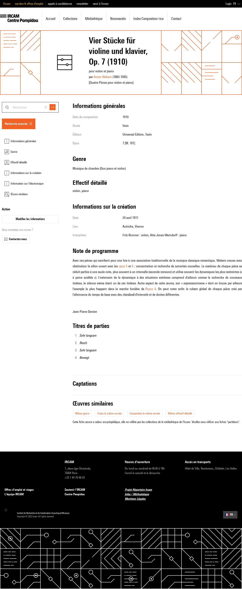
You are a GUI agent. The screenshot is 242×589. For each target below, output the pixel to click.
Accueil (50, 18)
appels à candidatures (60, 3)
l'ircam (6, 3)
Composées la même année (145, 413)
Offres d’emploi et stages (19, 489)
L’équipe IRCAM (14, 494)
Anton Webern (103, 77)
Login (229, 3)
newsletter (82, 3)
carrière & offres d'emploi (29, 3)
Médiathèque (93, 18)
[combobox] (30, 107)
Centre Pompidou (75, 494)
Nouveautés (118, 18)
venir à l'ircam (101, 3)
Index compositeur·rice (148, 18)
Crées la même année (109, 413)
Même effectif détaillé (180, 413)
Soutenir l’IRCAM (75, 489)
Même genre (82, 413)
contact (176, 18)
